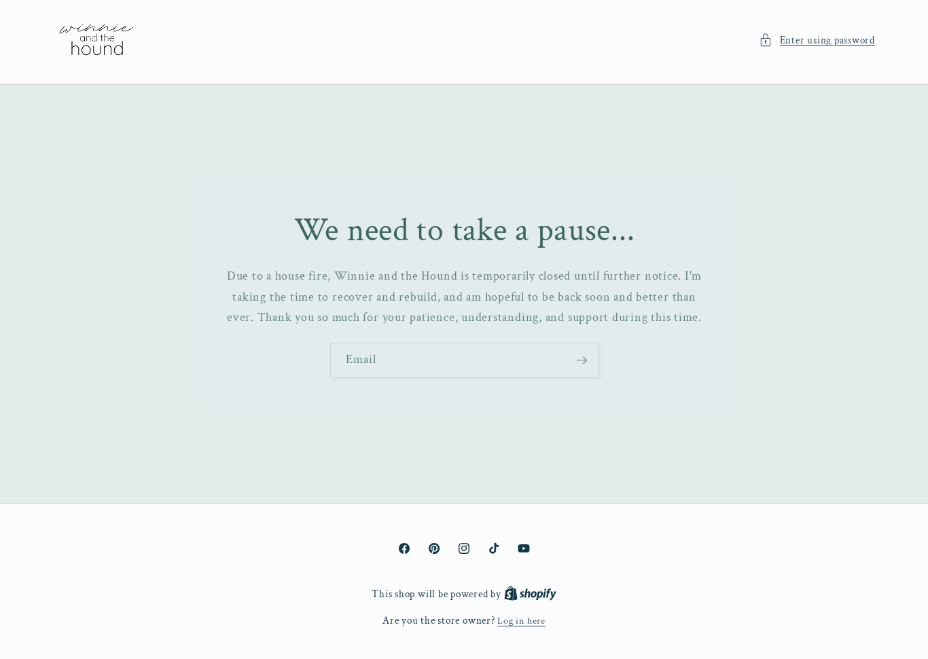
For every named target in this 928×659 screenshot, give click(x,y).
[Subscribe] (581, 360)
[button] (817, 40)
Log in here (521, 620)
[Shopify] (530, 594)
